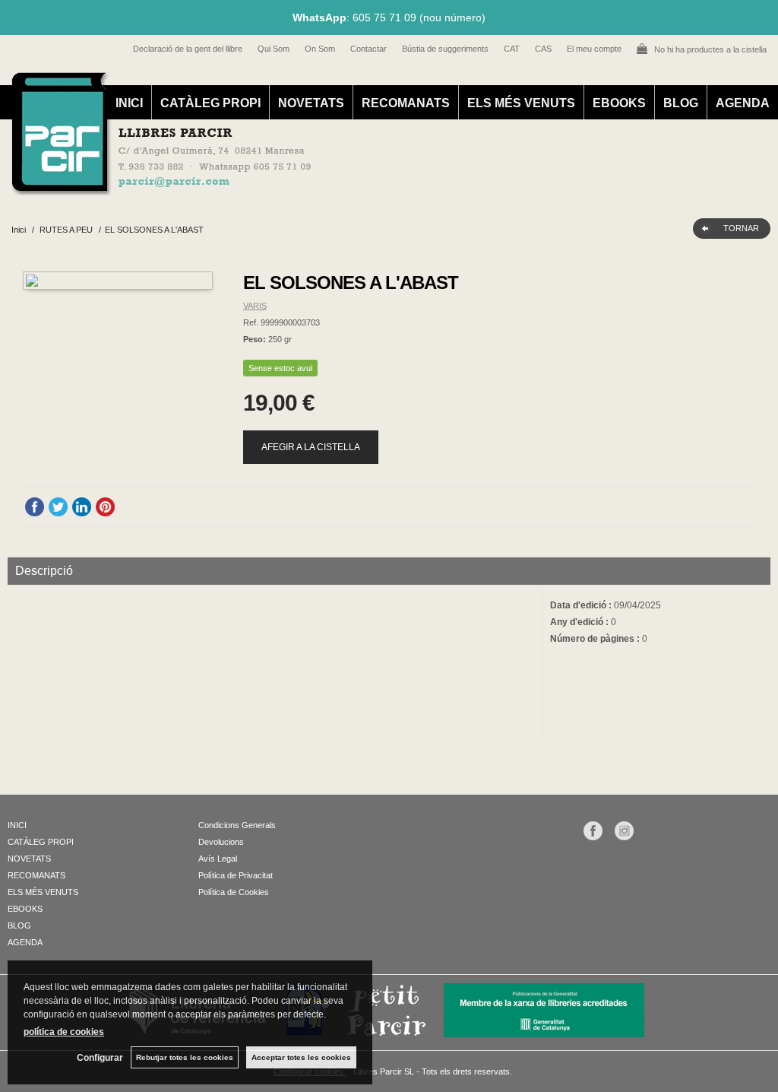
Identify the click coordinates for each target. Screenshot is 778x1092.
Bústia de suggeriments (445, 48)
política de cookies (64, 1032)
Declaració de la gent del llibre (187, 48)
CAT (512, 48)
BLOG (680, 103)
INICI (129, 103)
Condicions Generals (237, 825)
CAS (543, 48)
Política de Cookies (233, 892)
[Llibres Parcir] (381, 187)
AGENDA (743, 103)
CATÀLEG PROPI (210, 103)
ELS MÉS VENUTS (521, 103)
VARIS (255, 305)
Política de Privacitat (235, 875)
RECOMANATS (406, 103)
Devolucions (221, 841)
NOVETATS (311, 103)
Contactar (368, 48)
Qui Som (273, 48)
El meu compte (594, 48)
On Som (320, 48)
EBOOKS (619, 103)
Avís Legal (217, 858)
